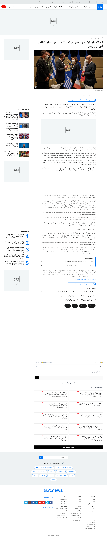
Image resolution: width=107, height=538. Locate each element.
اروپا (85, 7)
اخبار (99, 38)
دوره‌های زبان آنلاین (77, 520)
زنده (4, 6)
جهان (80, 7)
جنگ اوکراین (71, 472)
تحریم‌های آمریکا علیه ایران (39, 472)
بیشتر (65, 497)
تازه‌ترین (91, 7)
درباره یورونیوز (63, 499)
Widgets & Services (76, 515)
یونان (68, 306)
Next (60, 7)
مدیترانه (91, 306)
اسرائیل (43, 476)
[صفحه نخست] (102, 38)
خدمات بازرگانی (63, 502)
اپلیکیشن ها (78, 511)
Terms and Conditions (61, 504)
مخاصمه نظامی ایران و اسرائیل (64, 468)
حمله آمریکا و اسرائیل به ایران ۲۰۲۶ (44, 468)
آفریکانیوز (79, 518)
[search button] (39, 2)
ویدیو (36, 7)
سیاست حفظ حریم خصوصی (61, 509)
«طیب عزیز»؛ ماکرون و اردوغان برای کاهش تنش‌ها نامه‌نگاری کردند (79, 261)
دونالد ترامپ (60, 472)
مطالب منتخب (23, 109)
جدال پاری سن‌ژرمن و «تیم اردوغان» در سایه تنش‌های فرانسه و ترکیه (78, 296)
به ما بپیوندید (78, 509)
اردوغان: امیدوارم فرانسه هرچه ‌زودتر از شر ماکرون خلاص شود (80, 265)
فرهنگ (55, 7)
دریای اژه (83, 306)
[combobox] (48, 2)
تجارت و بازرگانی (72, 7)
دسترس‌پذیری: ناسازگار (62, 515)
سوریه (50, 476)
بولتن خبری (78, 502)
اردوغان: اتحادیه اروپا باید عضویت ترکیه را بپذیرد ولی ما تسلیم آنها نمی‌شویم (76, 292)
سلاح (35, 476)
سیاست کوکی (64, 506)
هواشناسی (79, 504)
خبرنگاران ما (92, 522)
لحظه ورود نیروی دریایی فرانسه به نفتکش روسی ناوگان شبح (80, 300)
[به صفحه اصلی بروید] (100, 7)
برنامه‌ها (93, 520)
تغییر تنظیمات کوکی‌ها (62, 518)
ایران (72, 476)
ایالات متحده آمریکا (61, 476)
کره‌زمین (48, 7)
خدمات (79, 497)
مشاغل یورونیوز (63, 513)
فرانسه (51, 472)
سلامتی (42, 7)
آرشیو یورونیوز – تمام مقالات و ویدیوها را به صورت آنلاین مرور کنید (90, 526)
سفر (65, 7)
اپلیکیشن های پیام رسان (76, 513)
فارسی (102, 2)
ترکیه (92, 38)
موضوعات (93, 497)
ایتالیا (53, 480)
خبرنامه (48, 508)
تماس (65, 511)
